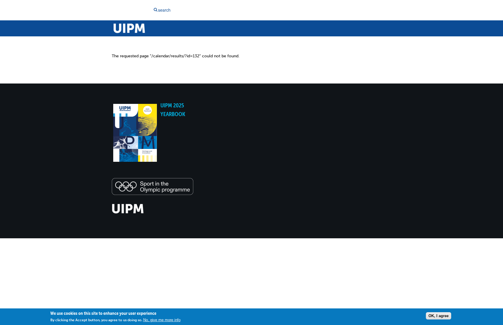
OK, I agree (438, 316)
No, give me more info (161, 320)
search (164, 10)
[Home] (128, 212)
